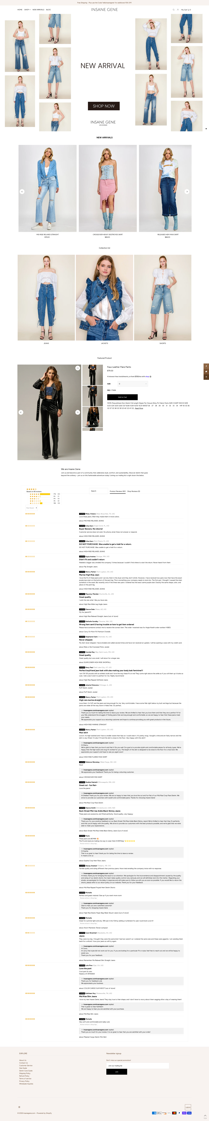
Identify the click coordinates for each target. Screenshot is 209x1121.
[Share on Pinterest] (206, 377)
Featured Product (104, 358)
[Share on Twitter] (206, 371)
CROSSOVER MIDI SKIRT (93, 777)
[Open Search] (173, 9)
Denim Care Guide (25, 1071)
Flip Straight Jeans (90, 567)
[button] (34, 494)
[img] (31, 489)
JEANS (46, 343)
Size (109, 384)
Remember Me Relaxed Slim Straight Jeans (99, 960)
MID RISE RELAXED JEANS (94, 521)
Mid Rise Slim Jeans (91, 1014)
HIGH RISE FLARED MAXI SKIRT (95, 757)
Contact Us (23, 1063)
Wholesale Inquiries (26, 1084)
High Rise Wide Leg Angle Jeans (95, 604)
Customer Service (25, 1065)
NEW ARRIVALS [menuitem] (38, 10)
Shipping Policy (24, 1073)
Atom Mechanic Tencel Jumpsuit (96, 928)
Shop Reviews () (133, 491)
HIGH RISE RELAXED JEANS (94, 536)
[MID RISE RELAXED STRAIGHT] (48, 188)
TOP (205, 1118)
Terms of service (25, 1079)
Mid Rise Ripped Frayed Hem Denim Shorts (99, 888)
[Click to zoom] (77, 368)
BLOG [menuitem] (48, 10)
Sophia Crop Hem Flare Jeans (95, 861)
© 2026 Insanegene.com (26, 1113)
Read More (139, 408)
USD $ (188, 1107)
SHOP (26, 10)
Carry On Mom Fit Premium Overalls (97, 632)
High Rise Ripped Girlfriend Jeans (96, 680)
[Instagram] (19, 1107)
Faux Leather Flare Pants (119, 367)
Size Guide (23, 1068)
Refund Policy (24, 1076)
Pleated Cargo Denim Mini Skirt (95, 1037)
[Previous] (22, 191)
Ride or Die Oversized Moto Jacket (96, 647)
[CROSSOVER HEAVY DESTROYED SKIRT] (108, 188)
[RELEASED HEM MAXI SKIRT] (168, 188)
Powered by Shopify (44, 1113)
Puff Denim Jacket (90, 692)
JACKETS (104, 343)
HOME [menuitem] (19, 10)
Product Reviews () (118, 491)
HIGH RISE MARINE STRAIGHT (95, 725)
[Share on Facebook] (206, 366)
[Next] (187, 191)
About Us (22, 1060)
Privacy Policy (24, 1081)
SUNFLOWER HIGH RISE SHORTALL (97, 662)
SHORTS (163, 343)
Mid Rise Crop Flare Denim (93, 803)
